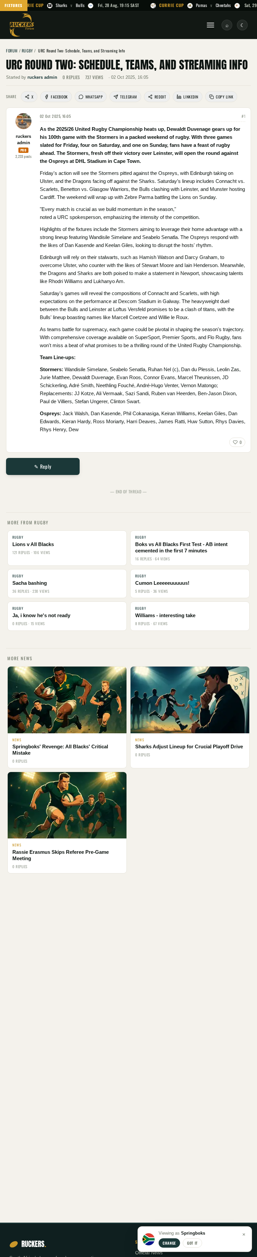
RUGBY (27, 50)
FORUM (12, 50)
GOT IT (192, 1243)
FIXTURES (14, 5)
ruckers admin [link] (42, 77)
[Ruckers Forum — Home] (21, 25)
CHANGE (169, 1243)
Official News (149, 1252)
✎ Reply (42, 466)
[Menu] (210, 25)
